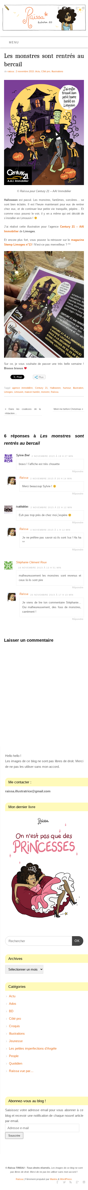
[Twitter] (64, 8)
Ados (12, 1003)
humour (67, 388)
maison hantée (32, 392)
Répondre (77, 471)
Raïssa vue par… (21, 1071)
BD (11, 1011)
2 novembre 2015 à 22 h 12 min (51, 507)
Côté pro (45, 71)
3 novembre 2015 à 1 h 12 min (50, 530)
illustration (78, 388)
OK (76, 941)
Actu (37, 71)
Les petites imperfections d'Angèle (33, 1048)
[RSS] (70, 8)
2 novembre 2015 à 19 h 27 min (52, 456)
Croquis (14, 1026)
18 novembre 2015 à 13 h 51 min (39, 567)
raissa (10, 71)
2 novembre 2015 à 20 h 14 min (51, 478)
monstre (45, 392)
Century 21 (41, 388)
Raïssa (54, 392)
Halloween (55, 388)
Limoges (8, 392)
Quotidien (15, 1063)
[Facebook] (58, 8)
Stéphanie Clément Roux (31, 562)
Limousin (18, 392)
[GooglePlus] (76, 8)
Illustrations (57, 71)
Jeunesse (16, 1041)
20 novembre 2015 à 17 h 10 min (51, 595)
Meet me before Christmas (68, 409)
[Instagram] (83, 8)
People (14, 1056)
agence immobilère (22, 388)
